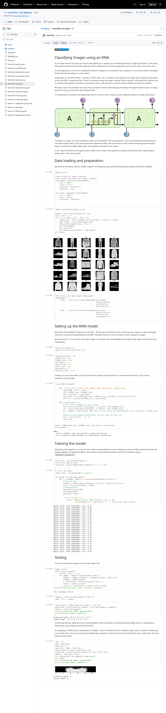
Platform (15, 4)
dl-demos (26, 12)
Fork (142, 12)
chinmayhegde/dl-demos (20, 16)
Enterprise (73, 4)
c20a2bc (140, 35)
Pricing (85, 4)
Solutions (27, 4)
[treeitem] (18, 84)
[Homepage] (6, 4)
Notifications (127, 12)
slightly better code (63, 35)
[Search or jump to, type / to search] (134, 4)
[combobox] (20, 39)
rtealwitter (13, 12)
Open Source (57, 4)
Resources (42, 4)
